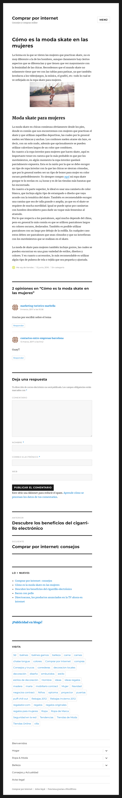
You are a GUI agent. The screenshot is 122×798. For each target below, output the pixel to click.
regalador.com (21, 705)
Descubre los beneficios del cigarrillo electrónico (43, 589)
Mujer (65, 686)
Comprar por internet (35, 18)
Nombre (18, 442)
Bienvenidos (19, 743)
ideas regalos (72, 680)
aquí (66, 176)
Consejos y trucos (23, 667)
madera (17, 686)
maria (29, 686)
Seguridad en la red (24, 717)
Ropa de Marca (60, 711)
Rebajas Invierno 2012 (63, 698)
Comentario (19, 397)
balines (24, 655)
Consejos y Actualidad (25, 772)
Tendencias (46, 717)
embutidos (47, 673)
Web (14, 471)
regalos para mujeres (25, 711)
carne (67, 655)
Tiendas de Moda (67, 717)
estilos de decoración (25, 680)
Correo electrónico (26, 457)
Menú (104, 19)
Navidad (77, 686)
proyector (67, 692)
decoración (19, 673)
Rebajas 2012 (39, 698)
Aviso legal (18, 779)
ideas (58, 680)
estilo (61, 673)
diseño (34, 673)
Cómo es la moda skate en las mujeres (37, 584)
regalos (38, 705)
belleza (56, 655)
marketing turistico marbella (37, 305)
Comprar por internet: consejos (33, 580)
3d (14, 655)
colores (37, 661)
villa (36, 723)
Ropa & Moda (20, 757)
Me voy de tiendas (25, 267)
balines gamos (40, 655)
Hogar (15, 750)
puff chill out (20, 698)
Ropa (44, 711)
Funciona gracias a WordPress (62, 789)
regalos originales (56, 705)
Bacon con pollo (24, 593)
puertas (81, 692)
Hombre (47, 680)
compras (79, 661)
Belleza (16, 765)
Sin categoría (57, 267)
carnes (78, 655)
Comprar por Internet (58, 661)
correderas (44, 667)
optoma (53, 692)
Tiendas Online (22, 723)
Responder (18, 325)
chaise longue (21, 661)
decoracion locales (64, 667)
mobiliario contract (47, 686)
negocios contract (24, 692)
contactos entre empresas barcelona (42, 338)
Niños (41, 692)
